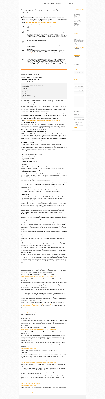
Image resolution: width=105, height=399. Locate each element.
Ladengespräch (77, 55)
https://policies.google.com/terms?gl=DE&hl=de (46, 304)
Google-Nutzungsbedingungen (29, 304)
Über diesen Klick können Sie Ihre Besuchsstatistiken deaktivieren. (41, 22)
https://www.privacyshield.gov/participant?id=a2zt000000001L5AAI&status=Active (38, 276)
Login (84, 397)
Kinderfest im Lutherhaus (79, 47)
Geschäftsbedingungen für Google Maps (31, 305)
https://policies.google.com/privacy (28, 312)
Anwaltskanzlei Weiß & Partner (39, 392)
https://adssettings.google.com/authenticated (30, 309)
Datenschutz (80, 397)
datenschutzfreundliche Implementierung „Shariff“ (36, 52)
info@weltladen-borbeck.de (77, 25)
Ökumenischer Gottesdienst (77, 36)
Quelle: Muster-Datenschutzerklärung (27, 392)
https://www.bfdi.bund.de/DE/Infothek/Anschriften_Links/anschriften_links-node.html (42, 120)
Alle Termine (76, 64)
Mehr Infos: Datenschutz (78, 125)
